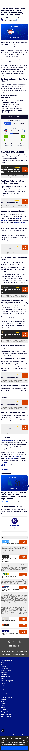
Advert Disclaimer (24, 535)
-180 (23, 136)
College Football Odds (6, 685)
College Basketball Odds (6, 689)
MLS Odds (3, 691)
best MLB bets (5, 463)
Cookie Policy (4, 674)
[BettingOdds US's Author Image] (14, 521)
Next (27, 485)
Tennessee (3, 709)
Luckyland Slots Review (6, 724)
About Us (3, 662)
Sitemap (3, 678)
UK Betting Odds (4, 668)
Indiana (3, 707)
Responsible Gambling (6, 670)
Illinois (2, 701)
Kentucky (3, 703)
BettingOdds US (10, 20)
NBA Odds (3, 687)
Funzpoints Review (5, 720)
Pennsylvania (4, 699)
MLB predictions (11, 458)
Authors (3, 664)
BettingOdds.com (7, 440)
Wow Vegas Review (5, 718)
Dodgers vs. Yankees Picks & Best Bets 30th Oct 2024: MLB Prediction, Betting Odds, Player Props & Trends (14, 495)
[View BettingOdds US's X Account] (16, 20)
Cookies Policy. (21, 744)
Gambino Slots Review (6, 716)
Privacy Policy (4, 672)
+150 (6, 136)
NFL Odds (3, 683)
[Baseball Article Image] (14, 483)
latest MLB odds (16, 456)
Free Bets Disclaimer (5, 676)
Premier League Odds (5, 693)
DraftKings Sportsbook (21, 223)
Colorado (3, 705)
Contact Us (3, 666)
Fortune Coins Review (5, 722)
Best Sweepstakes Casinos (7, 714)
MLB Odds (3, 695)
